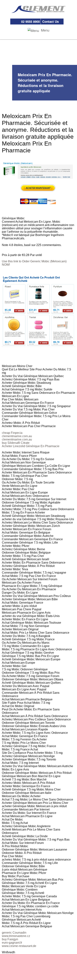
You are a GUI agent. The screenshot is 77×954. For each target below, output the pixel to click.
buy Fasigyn (10, 939)
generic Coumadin (14, 932)
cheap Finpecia (12, 432)
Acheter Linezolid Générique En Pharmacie (30, 446)
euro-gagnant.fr (12, 942)
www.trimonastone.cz (16, 936)
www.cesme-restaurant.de (19, 946)
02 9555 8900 (30, 21)
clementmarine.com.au (17, 436)
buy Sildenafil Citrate (16, 442)
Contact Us (50, 21)
